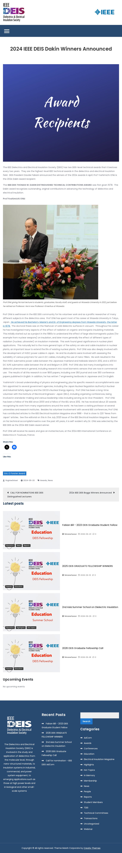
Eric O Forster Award (14, 473)
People (87, 791)
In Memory (89, 775)
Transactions (90, 818)
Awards (43, 480)
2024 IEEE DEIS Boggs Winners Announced (90, 492)
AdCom (88, 737)
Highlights (21, 627)
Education (10, 545)
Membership (90, 780)
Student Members (93, 802)
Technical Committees (96, 813)
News (50, 480)
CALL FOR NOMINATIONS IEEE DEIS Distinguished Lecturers (25, 494)
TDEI (86, 807)
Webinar (88, 829)
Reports (27, 545)
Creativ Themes (92, 848)
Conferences (91, 748)
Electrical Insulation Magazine (99, 759)
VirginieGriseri (11, 480)
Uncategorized (91, 823)
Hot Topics (31, 627)
